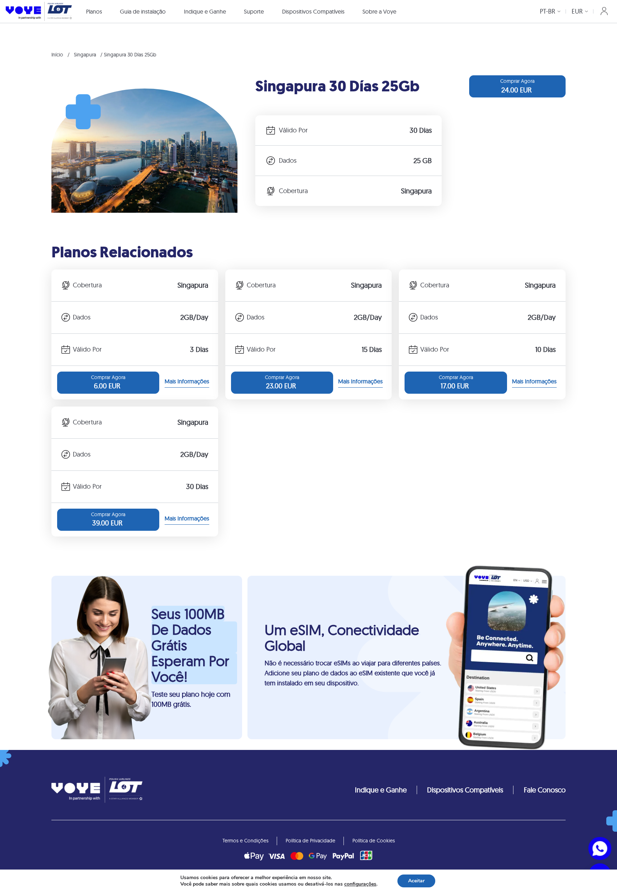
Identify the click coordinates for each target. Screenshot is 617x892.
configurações (360, 884)
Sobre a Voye (379, 11)
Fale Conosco (545, 789)
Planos (94, 11)
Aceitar (416, 880)
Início (57, 54)
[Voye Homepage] (39, 11)
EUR (577, 11)
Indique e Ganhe (205, 11)
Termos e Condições (245, 840)
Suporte (254, 11)
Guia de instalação (143, 11)
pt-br (547, 11)
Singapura (85, 54)
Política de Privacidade (310, 840)
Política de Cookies (373, 840)
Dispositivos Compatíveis (313, 11)
